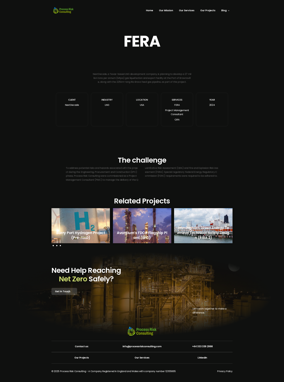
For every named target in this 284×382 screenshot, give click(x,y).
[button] (53, 245)
